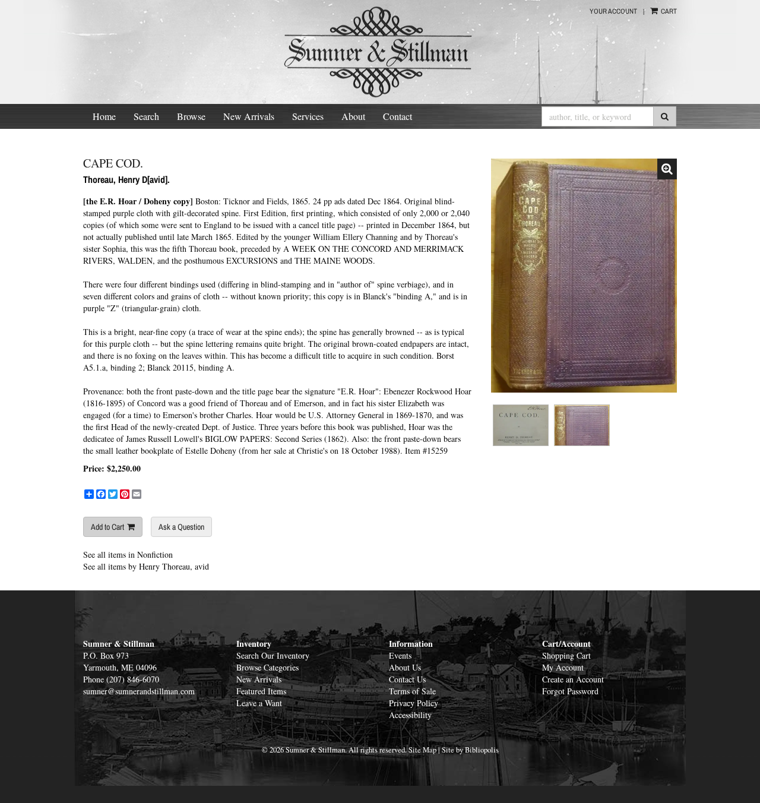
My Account (563, 667)
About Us (405, 667)
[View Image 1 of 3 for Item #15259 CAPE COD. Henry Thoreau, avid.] (584, 276)
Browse (191, 116)
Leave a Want (259, 703)
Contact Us (407, 679)
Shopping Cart (566, 655)
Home (104, 116)
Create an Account (573, 679)
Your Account (613, 11)
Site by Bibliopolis (470, 750)
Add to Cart (107, 526)
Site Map (422, 750)
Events (400, 655)
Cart (668, 11)
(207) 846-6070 (132, 679)
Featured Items (261, 691)
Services (308, 116)
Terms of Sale (412, 691)
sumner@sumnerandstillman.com (139, 691)
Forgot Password (570, 691)
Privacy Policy (413, 703)
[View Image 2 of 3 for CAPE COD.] (521, 425)
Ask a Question (181, 526)
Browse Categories (267, 667)
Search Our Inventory (272, 655)
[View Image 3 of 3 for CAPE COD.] (582, 425)
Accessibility (410, 714)
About (353, 116)
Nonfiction (155, 554)
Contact (397, 116)
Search (146, 116)
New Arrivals (248, 116)
